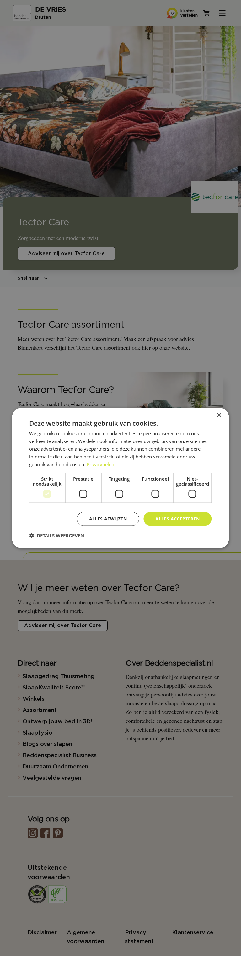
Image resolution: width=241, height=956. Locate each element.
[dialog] (120, 478)
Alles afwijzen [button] (108, 518)
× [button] (219, 415)
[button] (56, 535)
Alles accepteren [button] (177, 518)
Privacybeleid (101, 464)
